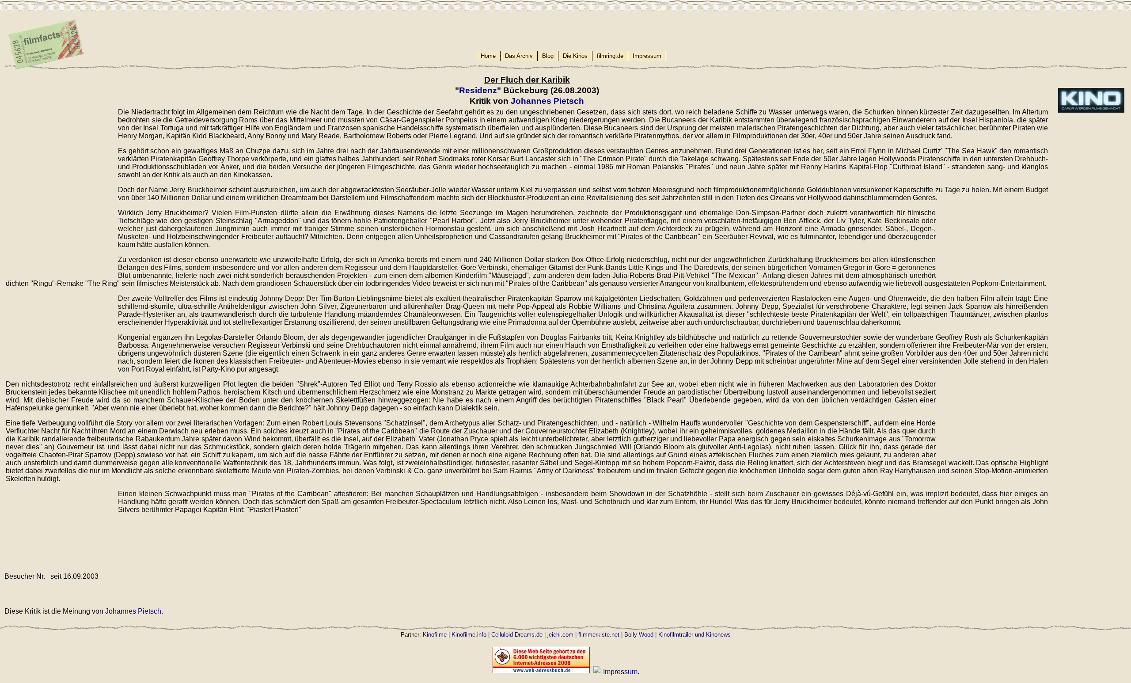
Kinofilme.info (469, 634)
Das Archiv (519, 56)
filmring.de (610, 56)
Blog (548, 56)
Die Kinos (575, 56)
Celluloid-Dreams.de (517, 634)
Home (488, 56)
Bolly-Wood (638, 634)
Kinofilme (435, 634)
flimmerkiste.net (598, 634)
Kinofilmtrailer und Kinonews (694, 634)
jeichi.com (560, 634)
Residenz (478, 90)
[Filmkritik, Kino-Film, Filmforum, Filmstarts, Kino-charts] (596, 671)
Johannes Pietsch (547, 101)
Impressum (647, 56)
